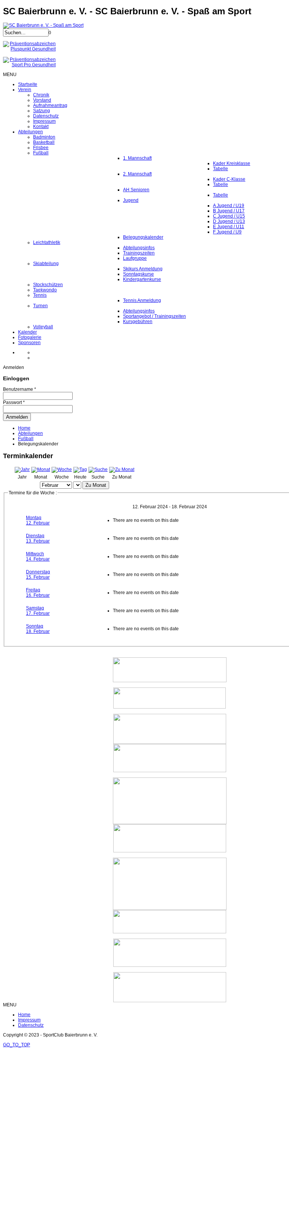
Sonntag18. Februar (38, 628)
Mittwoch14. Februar (38, 556)
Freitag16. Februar (38, 592)
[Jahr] (22, 469)
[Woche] (62, 469)
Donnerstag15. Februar (38, 574)
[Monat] (40, 469)
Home (24, 428)
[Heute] (80, 469)
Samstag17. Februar (38, 610)
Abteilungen (30, 433)
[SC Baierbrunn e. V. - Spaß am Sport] (43, 25)
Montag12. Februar (38, 520)
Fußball (25, 438)
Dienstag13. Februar (38, 538)
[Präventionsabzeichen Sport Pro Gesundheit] (29, 64)
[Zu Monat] (121, 469)
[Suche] (98, 469)
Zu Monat (95, 485)
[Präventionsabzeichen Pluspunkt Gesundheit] (29, 49)
